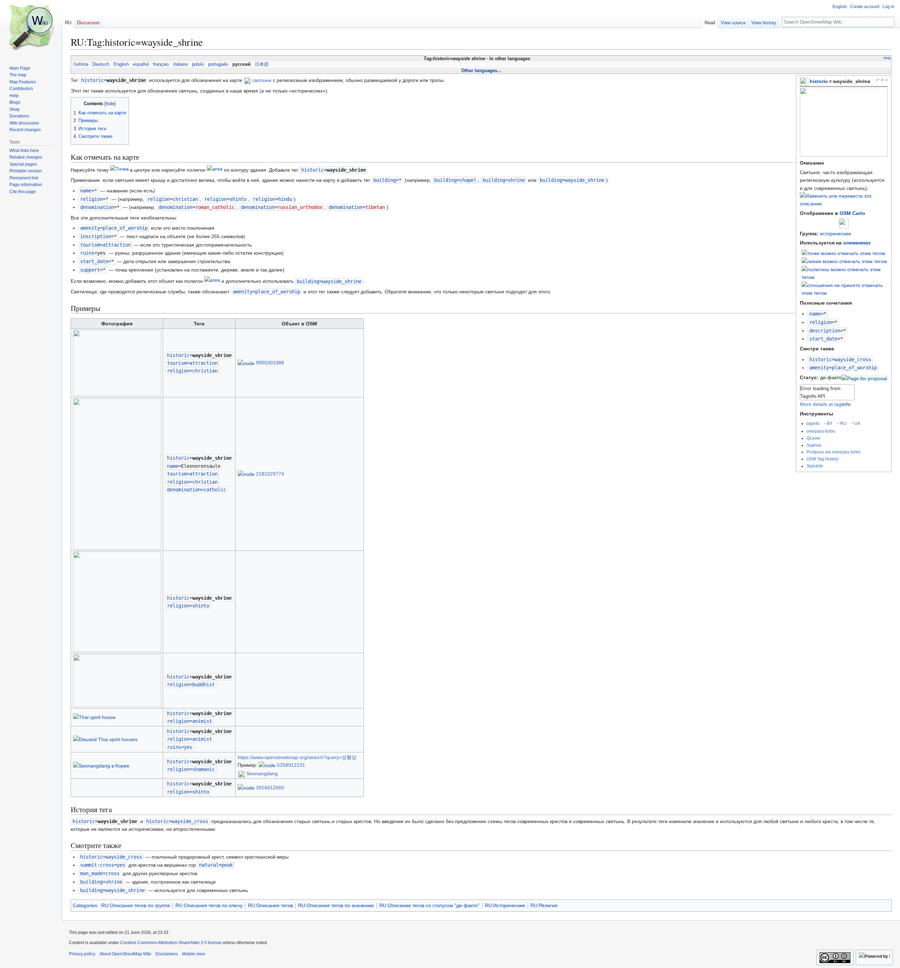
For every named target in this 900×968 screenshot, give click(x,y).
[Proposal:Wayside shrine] (864, 377)
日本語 (261, 64)
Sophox (813, 445)
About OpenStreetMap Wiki (125, 953)
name (815, 314)
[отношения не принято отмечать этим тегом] (845, 289)
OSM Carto (852, 213)
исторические (835, 233)
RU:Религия (544, 905)
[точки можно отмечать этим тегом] (843, 253)
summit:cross (97, 865)
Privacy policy (82, 953)
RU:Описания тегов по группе (135, 905)
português (218, 64)
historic (819, 81)
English (121, 64)
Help (887, 58)
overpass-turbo (820, 431)
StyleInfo (814, 466)
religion (820, 322)
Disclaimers (166, 953)
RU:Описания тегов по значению (336, 905)
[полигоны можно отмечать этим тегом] (845, 273)
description (824, 330)
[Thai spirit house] (94, 717)
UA (857, 423)
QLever (813, 438)
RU (843, 423)
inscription (95, 236)
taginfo (812, 423)
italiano (180, 64)
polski (198, 64)
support (90, 270)
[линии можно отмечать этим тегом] (844, 261)
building (384, 180)
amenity (819, 367)
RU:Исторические (505, 905)
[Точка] (119, 170)
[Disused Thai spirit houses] (105, 739)
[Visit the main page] (31, 28)
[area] (215, 170)
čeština (81, 64)
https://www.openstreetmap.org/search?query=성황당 (297, 757)
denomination (97, 207)
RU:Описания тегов (270, 905)
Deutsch (101, 64)
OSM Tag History (822, 459)
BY (829, 423)
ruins (87, 253)
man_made (91, 873)
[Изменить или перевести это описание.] (844, 203)
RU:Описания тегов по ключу (209, 905)
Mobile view (193, 953)
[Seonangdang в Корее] (101, 765)
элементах (857, 243)
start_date (823, 339)
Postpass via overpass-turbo (833, 452)
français (161, 64)
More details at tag (825, 404)
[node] (246, 362)
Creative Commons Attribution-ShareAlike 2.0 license (170, 942)
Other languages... (481, 70)
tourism (90, 245)
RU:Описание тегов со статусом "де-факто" (429, 905)
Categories (85, 905)
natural (209, 865)
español (140, 64)
